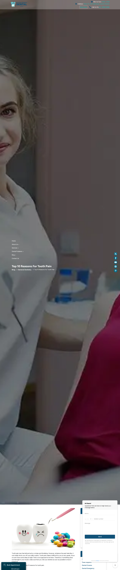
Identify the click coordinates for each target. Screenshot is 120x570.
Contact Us (15, 291)
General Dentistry (24, 302)
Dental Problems (17, 284)
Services (14, 280)
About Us (15, 277)
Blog (13, 288)
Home (14, 273)
